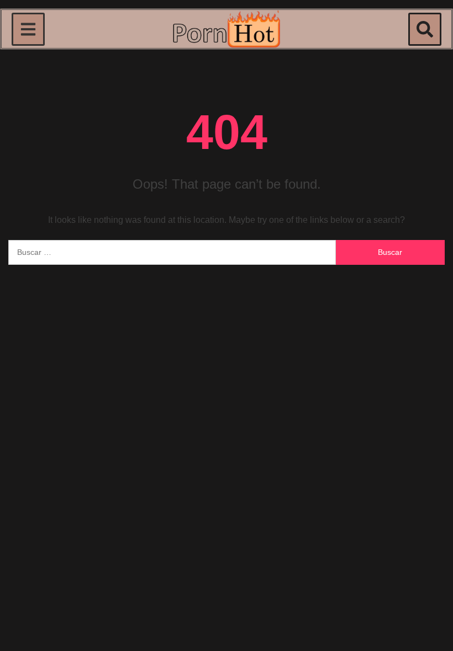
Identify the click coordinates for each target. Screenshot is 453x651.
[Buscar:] (172, 252)
